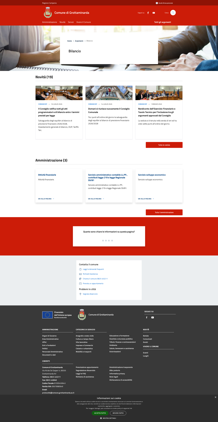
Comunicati (42, 104)
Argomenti (79, 40)
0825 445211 (55, 376)
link (131, 408)
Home (69, 40)
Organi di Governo (49, 335)
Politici (45, 348)
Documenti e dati (49, 354)
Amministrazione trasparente (121, 367)
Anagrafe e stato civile (85, 335)
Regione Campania (49, 3)
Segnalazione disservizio (85, 370)
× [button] (215, 397)
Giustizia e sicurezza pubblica (121, 338)
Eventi (145, 352)
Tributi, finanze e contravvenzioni (122, 342)
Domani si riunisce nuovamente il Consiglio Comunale (109, 110)
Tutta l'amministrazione (164, 212)
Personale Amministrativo (52, 351)
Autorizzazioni (115, 351)
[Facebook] (147, 12)
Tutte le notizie (164, 145)
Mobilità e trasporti (83, 351)
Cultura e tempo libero (85, 339)
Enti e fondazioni (49, 345)
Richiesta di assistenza (85, 376)
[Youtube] (153, 12)
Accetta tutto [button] (100, 413)
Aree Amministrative (50, 339)
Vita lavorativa (81, 342)
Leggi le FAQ (81, 373)
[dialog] (109, 408)
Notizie (146, 335)
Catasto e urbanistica (84, 348)
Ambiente (113, 345)
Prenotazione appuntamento (87, 367)
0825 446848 (51, 380)
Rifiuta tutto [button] (118, 413)
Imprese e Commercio (84, 345)
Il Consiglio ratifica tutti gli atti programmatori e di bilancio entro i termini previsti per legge (58, 112)
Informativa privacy (117, 373)
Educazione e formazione (119, 335)
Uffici (44, 342)
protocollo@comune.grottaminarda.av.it (58, 392)
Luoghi (146, 355)
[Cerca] (173, 12)
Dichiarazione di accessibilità (120, 380)
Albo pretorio (114, 370)
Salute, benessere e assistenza (121, 348)
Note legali (113, 376)
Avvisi (145, 342)
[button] (109, 418)
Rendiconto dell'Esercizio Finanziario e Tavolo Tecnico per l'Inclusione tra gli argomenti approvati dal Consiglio (156, 112)
